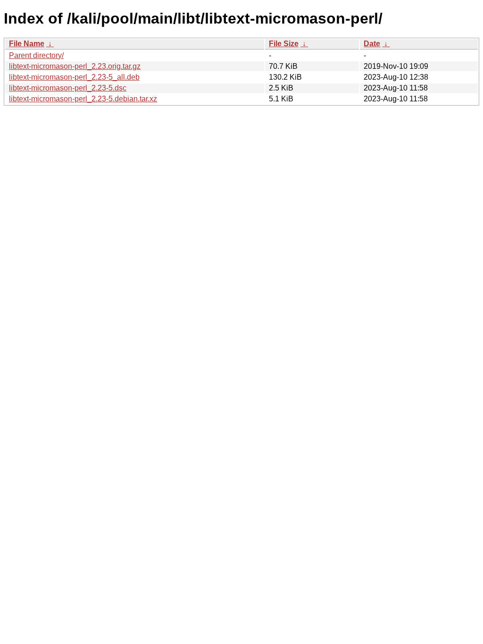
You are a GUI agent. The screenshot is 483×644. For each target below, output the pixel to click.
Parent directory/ (36, 55)
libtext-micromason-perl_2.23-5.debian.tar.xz (83, 99)
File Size (284, 44)
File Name (26, 44)
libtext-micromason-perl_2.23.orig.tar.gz (75, 66)
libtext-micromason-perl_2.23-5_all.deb (74, 77)
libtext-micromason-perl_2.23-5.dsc (67, 88)
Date (372, 44)
